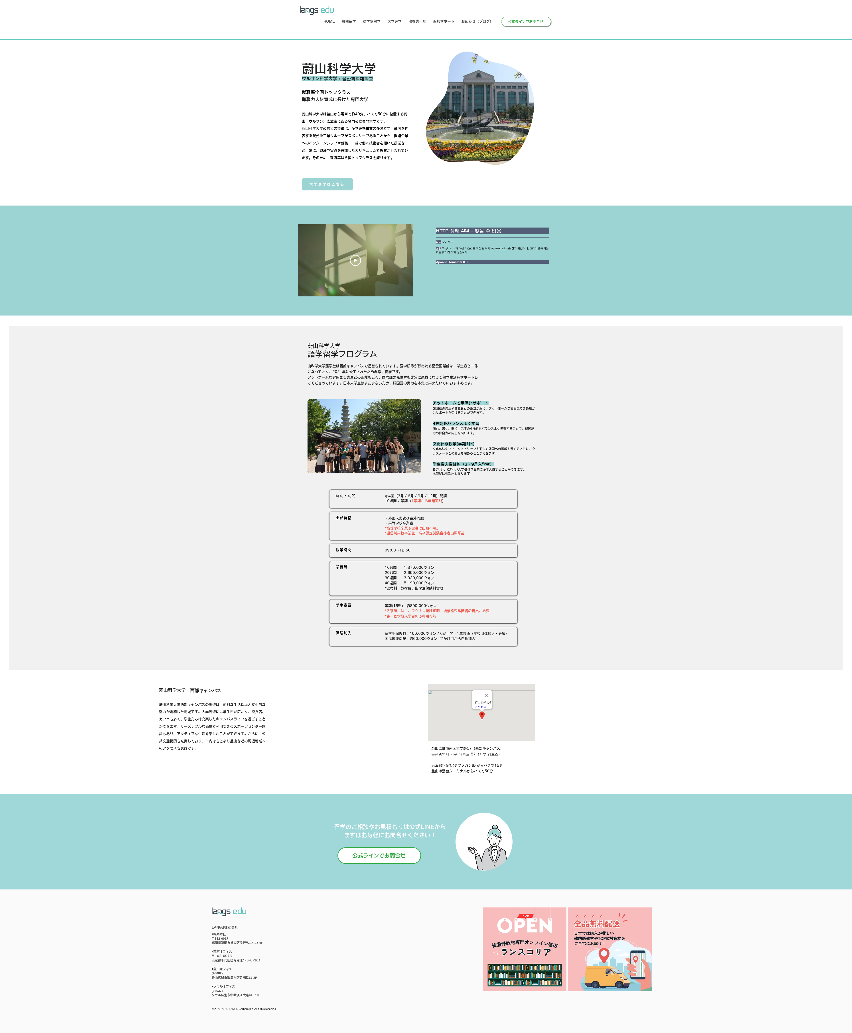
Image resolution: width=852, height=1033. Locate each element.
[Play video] (355, 260)
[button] (348, 21)
